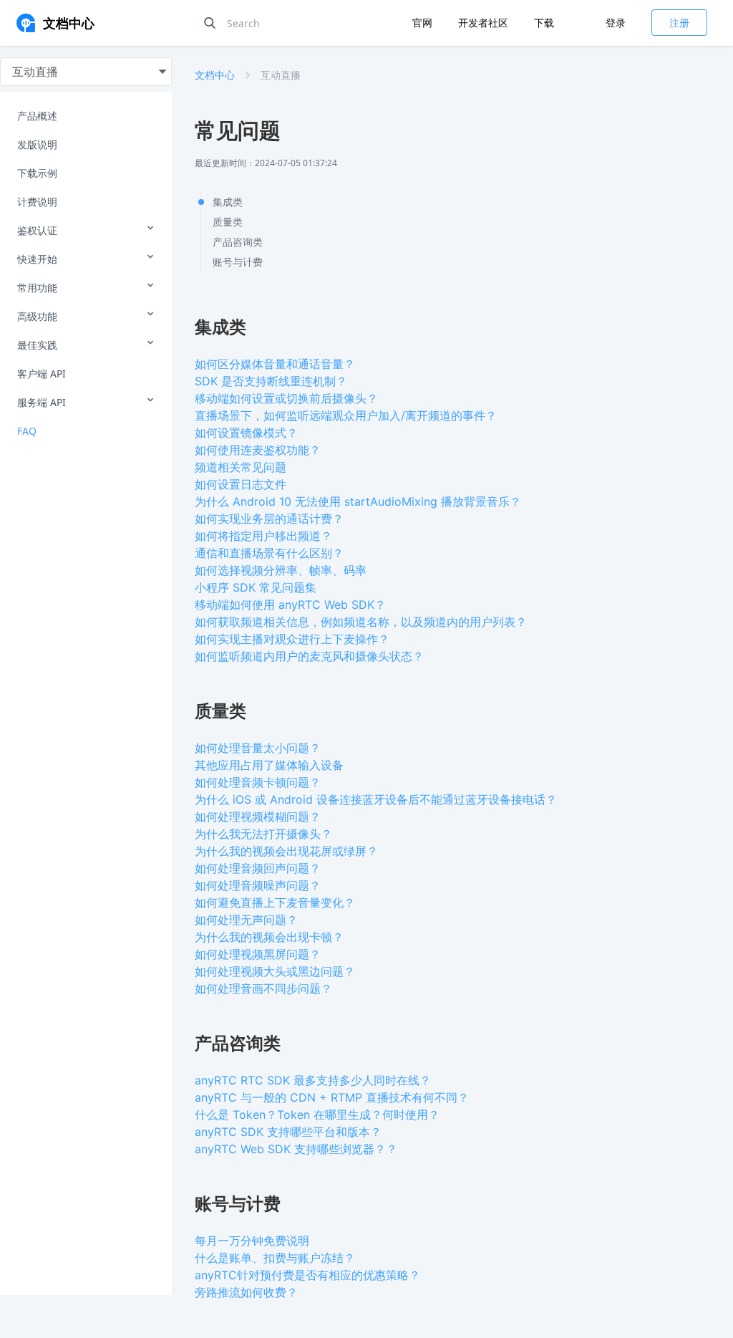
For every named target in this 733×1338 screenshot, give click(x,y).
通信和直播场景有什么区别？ (269, 553)
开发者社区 (484, 22)
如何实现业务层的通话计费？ (269, 518)
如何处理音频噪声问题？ (258, 885)
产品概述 (37, 115)
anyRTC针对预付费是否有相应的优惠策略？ (307, 1275)
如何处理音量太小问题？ (258, 748)
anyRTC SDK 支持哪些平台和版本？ (288, 1132)
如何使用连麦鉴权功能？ (258, 450)
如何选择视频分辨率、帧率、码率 (280, 570)
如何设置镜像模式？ (246, 432)
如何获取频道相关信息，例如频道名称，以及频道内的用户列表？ (361, 622)
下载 (544, 22)
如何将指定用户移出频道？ (263, 536)
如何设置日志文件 (240, 484)
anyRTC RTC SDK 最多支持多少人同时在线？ (313, 1080)
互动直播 (281, 75)
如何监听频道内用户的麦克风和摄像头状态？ (309, 656)
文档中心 (215, 75)
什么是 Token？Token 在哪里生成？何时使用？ (317, 1114)
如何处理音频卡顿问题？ (258, 782)
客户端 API (41, 373)
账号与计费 (238, 262)
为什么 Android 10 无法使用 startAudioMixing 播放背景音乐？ (358, 501)
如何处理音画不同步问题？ (263, 988)
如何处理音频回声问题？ (258, 868)
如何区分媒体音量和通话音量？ (275, 364)
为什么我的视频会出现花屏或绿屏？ (286, 851)
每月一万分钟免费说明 (252, 1240)
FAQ (27, 431)
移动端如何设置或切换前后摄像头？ (286, 398)
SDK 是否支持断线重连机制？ (271, 381)
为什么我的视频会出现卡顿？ (269, 937)
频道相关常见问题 (240, 467)
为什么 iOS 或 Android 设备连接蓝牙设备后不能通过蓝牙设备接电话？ (376, 799)
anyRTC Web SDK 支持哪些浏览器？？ (296, 1149)
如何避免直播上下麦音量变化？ (275, 902)
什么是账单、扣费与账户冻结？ (275, 1258)
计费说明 (37, 201)
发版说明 (37, 144)
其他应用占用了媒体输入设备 (269, 765)
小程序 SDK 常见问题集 (255, 587)
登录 (616, 22)
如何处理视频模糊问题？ (258, 816)
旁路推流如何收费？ (246, 1292)
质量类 (228, 221)
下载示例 (37, 173)
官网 (423, 22)
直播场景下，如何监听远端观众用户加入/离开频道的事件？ (346, 415)
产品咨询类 (238, 242)
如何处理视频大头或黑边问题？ (275, 971)
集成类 (228, 201)
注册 (679, 22)
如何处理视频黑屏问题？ (258, 954)
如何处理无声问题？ (246, 920)
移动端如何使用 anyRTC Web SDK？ (290, 604)
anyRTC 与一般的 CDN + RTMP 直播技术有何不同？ (332, 1097)
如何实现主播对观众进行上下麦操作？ (292, 639)
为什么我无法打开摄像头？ (263, 834)
